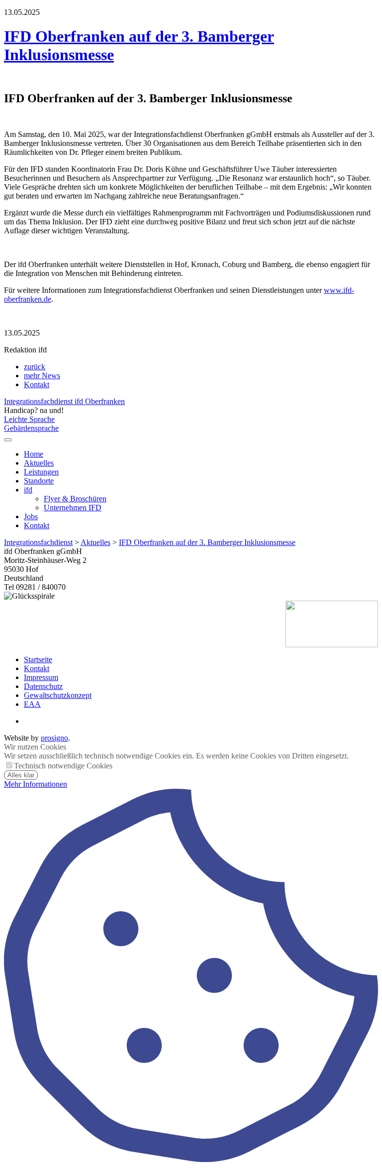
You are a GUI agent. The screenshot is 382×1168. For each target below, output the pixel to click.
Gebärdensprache (31, 428)
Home (33, 454)
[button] (8, 439)
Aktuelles (39, 463)
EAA (32, 704)
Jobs (31, 516)
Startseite (38, 659)
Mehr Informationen (35, 784)
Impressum (41, 677)
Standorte (39, 481)
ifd (28, 489)
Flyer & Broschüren (75, 498)
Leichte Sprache (29, 419)
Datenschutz (43, 686)
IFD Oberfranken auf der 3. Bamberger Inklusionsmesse (207, 542)
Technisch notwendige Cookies (63, 765)
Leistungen (41, 472)
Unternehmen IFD (72, 507)
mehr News (42, 375)
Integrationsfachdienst (38, 542)
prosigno (54, 738)
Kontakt (36, 384)
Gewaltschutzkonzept (58, 695)
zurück (34, 366)
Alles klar (20, 775)
